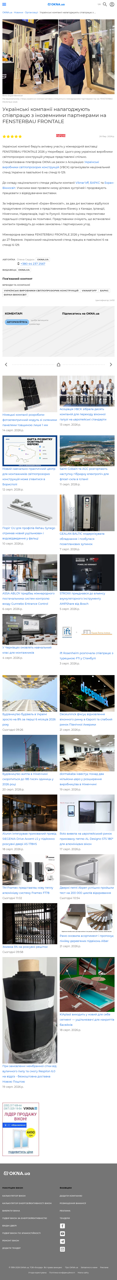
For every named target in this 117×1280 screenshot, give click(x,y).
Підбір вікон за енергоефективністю (24, 1218)
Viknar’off (82, 182)
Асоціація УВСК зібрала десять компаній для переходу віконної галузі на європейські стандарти (83, 414)
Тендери (65, 1218)
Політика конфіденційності (62, 1272)
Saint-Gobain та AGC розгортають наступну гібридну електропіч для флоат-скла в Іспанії (84, 474)
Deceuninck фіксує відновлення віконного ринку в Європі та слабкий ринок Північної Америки (86, 719)
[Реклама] (20, 1130)
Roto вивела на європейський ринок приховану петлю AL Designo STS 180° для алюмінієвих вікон (86, 839)
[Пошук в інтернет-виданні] (105, 4)
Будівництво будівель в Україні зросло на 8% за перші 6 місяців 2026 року (29, 719)
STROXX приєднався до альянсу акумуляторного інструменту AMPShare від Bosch (82, 598)
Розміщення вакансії (73, 1203)
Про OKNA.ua (71, 1267)
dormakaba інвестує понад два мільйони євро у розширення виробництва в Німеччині (82, 779)
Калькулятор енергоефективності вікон (27, 1203)
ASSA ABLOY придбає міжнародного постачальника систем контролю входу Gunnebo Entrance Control (28, 598)
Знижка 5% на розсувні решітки (25, 947)
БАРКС (95, 182)
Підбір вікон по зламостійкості (21, 1233)
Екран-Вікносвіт (15, 294)
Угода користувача (37, 1272)
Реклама (65, 1210)
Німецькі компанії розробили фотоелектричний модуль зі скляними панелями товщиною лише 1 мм (29, 420)
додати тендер (11, 1248)
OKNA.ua (24, 269)
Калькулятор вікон (14, 1196)
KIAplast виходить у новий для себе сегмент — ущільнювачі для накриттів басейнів (87, 1020)
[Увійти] (112, 4)
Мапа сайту (83, 1272)
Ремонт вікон (10, 1240)
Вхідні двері (9, 1225)
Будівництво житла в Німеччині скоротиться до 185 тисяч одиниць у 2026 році (27, 779)
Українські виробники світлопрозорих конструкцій (41, 290)
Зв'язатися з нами (89, 1267)
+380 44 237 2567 (33, 264)
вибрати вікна (11, 1210)
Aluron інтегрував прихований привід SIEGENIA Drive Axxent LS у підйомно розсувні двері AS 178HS (29, 839)
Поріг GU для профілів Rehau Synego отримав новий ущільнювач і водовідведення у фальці (28, 533)
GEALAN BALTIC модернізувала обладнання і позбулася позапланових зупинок (82, 539)
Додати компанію (71, 1196)
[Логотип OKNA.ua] (56, 5)
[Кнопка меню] (4, 4)
